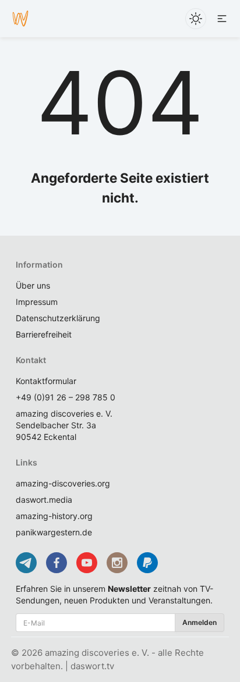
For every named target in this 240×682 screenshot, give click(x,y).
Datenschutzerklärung (58, 318)
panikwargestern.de (54, 532)
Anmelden (199, 622)
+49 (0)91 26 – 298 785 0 (65, 397)
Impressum (37, 302)
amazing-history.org (54, 516)
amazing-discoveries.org (63, 483)
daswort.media (44, 500)
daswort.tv (92, 666)
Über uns (33, 285)
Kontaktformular (46, 381)
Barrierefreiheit (44, 334)
